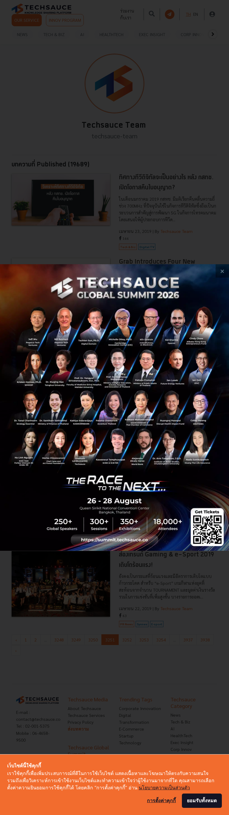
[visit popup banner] (114, 407)
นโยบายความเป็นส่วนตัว (164, 788)
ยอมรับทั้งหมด (202, 800)
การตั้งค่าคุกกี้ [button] (161, 800)
